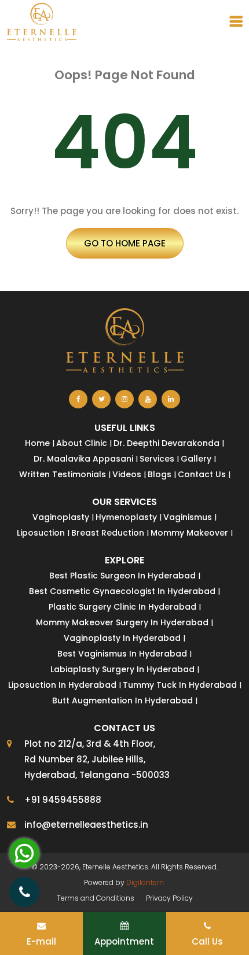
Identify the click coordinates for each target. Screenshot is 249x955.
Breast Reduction (107, 533)
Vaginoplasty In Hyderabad (122, 638)
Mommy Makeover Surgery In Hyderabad (122, 622)
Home (37, 443)
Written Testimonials (62, 474)
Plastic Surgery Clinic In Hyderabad (122, 607)
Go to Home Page (125, 243)
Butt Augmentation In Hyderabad (122, 700)
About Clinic (81, 443)
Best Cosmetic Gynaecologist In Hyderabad (122, 591)
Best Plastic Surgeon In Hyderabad (122, 575)
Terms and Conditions (95, 898)
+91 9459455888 (62, 800)
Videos (126, 474)
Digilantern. (145, 882)
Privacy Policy (169, 898)
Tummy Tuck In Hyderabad (180, 685)
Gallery (196, 458)
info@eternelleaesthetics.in (86, 824)
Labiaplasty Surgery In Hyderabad (122, 669)
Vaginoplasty (60, 517)
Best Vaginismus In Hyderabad (122, 653)
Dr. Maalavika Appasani (83, 458)
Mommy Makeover (189, 533)
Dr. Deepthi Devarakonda (166, 443)
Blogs (159, 474)
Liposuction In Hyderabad (62, 685)
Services (157, 458)
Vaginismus (187, 517)
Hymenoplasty (126, 517)
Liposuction (41, 533)
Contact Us (202, 474)
